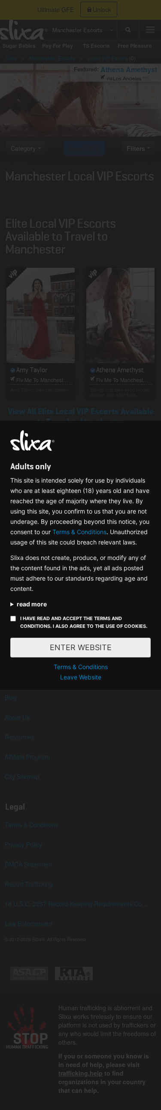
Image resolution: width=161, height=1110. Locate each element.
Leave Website (80, 677)
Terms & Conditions (79, 531)
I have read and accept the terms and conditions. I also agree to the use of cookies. (83, 622)
